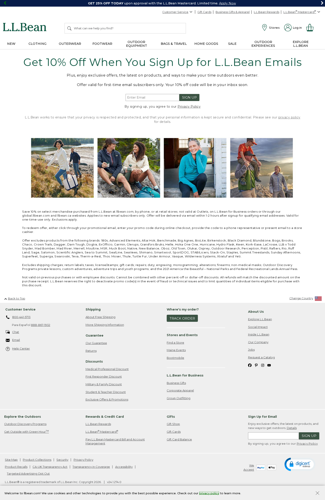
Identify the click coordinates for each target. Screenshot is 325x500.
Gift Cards (204, 12)
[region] (162, 3)
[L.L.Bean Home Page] (26, 28)
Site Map (11, 459)
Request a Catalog (261, 357)
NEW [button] (11, 44)
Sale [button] (232, 44)
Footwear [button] (102, 44)
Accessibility (124, 466)
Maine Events (176, 350)
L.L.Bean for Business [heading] (185, 375)
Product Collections (37, 459)
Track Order (182, 318)
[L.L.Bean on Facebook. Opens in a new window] (250, 365)
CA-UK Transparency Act (49, 466)
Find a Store (175, 342)
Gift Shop (173, 424)
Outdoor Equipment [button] (136, 44)
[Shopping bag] (311, 27)
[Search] (69, 28)
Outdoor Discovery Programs (25, 424)
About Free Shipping (100, 317)
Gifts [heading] (171, 417)
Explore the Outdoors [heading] (22, 417)
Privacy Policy (189, 107)
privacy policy (289, 117)
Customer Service (175, 12)
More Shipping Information (105, 324)
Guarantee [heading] (94, 335)
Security (62, 459)
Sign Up (189, 97)
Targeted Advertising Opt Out (28, 473)
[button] (300, 464)
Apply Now (227, 3)
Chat (15, 332)
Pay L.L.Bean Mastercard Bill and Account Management (115, 441)
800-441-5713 (21, 317)
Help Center (21, 348)
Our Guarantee (96, 343)
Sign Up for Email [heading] (262, 417)
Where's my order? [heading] (183, 309)
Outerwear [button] (70, 44)
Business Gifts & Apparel (233, 12)
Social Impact (258, 327)
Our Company (258, 342)
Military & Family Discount (104, 384)
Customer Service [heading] (20, 309)
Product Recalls (16, 466)
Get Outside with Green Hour (26, 431)
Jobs (251, 349)
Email (16, 340)
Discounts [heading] (94, 361)
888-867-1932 (40, 325)
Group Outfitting (178, 398)
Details (292, 428)
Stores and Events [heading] (182, 335)
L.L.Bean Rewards (266, 12)
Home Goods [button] (206, 44)
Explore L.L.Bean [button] (301, 44)
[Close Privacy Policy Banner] (317, 493)
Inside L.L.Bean (258, 334)
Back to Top (16, 298)
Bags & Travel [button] (174, 44)
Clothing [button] (37, 44)
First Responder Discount (104, 376)
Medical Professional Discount (107, 369)
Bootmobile (175, 358)
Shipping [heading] (93, 309)
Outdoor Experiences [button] (263, 44)
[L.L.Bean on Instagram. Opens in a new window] (262, 365)
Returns (91, 350)
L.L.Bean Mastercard (102, 431)
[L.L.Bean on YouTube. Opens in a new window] (269, 365)
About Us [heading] (256, 312)
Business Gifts (176, 383)
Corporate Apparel (180, 390)
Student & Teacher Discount (106, 392)
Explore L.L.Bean (260, 319)
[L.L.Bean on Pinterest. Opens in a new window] (256, 365)
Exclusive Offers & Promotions (107, 399)
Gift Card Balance (179, 439)
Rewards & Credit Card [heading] (105, 417)
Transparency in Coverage (91, 466)
